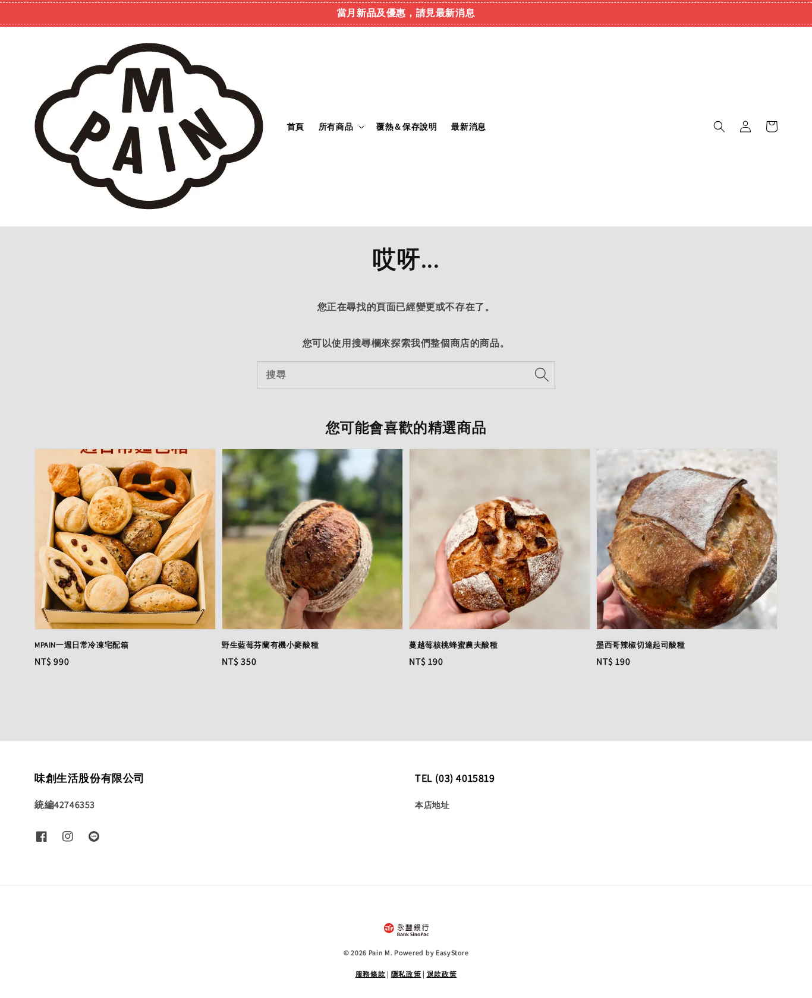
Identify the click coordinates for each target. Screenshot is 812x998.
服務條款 (370, 973)
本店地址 (432, 805)
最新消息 (468, 126)
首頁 (295, 126)
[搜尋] (541, 375)
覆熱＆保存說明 (406, 126)
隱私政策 (406, 973)
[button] (719, 126)
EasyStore (452, 952)
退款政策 (442, 973)
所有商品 (336, 126)
